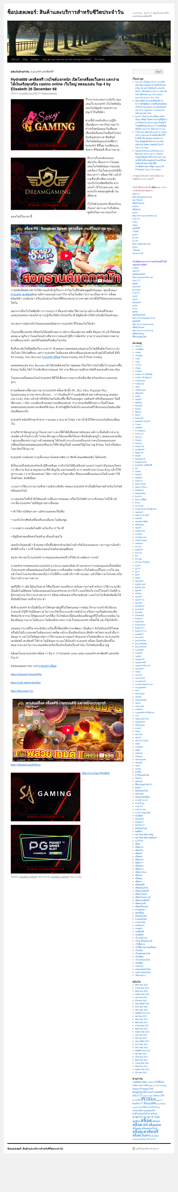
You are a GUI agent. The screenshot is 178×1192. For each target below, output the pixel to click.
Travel (137, 731)
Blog (25, 59)
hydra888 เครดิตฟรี (22, 294)
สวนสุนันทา (140, 909)
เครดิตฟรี (139, 931)
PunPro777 (140, 627)
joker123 (136, 193)
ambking (138, 402)
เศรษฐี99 (139, 962)
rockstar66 (139, 649)
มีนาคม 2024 (141, 1072)
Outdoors (139, 543)
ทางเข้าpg (139, 803)
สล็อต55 (138, 853)
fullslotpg (163, 1085)
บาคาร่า (136, 218)
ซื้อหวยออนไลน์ (139, 336)
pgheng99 (136, 302)
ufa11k (138, 737)
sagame (138, 656)
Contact (35, 59)
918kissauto (140, 380)
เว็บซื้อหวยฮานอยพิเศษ (145, 947)
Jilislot (138, 471)
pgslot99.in (139, 605)
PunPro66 (139, 621)
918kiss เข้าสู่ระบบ (143, 377)
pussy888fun (140, 640)
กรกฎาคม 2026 (142, 987)
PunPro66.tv (140, 624)
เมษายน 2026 (141, 997)
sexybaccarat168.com (144, 684)
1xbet (137, 358)
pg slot (135, 237)
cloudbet (138, 427)
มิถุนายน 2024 (141, 1066)
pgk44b (138, 590)
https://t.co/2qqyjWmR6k (96, 773)
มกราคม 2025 (141, 1044)
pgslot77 (138, 596)
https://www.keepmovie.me (143, 317)
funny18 (138, 443)
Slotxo (137, 702)
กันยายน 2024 (141, 1056)
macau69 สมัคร (141, 521)
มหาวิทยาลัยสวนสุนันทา (146, 837)
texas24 (138, 728)
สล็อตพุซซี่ (139, 884)
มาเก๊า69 (139, 840)
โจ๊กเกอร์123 (140, 975)
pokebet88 (139, 615)
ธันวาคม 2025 (141, 1009)
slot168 (138, 696)
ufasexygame (140, 759)
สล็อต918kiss (141, 872)
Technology (140, 724)
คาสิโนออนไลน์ (142, 775)
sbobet (138, 671)
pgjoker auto (140, 584)
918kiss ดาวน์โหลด (143, 374)
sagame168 (139, 659)
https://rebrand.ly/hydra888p (26, 674)
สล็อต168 (139, 847)
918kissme (139, 383)
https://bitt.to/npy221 (22, 691)
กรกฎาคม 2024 (142, 1063)
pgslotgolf (139, 609)
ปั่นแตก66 (139, 818)
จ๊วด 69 (138, 778)
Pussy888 (139, 637)
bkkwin (138, 411)
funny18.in (139, 446)
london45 (139, 512)
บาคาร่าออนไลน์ (142, 812)
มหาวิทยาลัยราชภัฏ (144, 834)
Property (138, 618)
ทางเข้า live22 (141, 800)
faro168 (138, 436)
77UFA (138, 364)
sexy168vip (140, 677)
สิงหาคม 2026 (141, 984)
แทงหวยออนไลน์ (142, 972)
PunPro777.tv (141, 630)
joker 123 (136, 280)
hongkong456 (141, 461)
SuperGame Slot (142, 718)
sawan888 (139, 668)
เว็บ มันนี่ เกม (141, 937)
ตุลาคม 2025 (141, 1016)
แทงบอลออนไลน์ (142, 969)
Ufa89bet (139, 746)
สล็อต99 (138, 875)
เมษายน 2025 (141, 1034)
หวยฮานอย (140, 922)
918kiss (135, 267)
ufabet (137, 749)
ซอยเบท (139, 781)
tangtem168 (140, 721)
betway (138, 408)
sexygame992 (140, 687)
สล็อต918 (139, 868)
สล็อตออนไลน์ (141, 887)
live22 (134, 308)
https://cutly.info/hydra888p (26, 682)
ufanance (139, 756)
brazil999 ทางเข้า (142, 421)
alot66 (137, 396)
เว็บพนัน (139, 950)
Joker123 (139, 480)
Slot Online (140, 693)
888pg (137, 367)
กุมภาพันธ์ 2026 (142, 1003)
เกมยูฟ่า (139, 928)
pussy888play (141, 643)
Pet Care (138, 552)
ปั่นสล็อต (139, 815)
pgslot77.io (139, 599)
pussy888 (136, 286)
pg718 (137, 568)
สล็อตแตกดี (140, 903)
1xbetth (135, 231)
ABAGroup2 (140, 389)
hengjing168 (140, 458)
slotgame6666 (141, 699)
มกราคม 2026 (141, 1006)
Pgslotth (138, 612)
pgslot (134, 212)
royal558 (139, 652)
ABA (137, 386)
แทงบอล (139, 965)
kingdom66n (140, 493)
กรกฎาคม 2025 (142, 1025)
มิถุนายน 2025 (141, 1028)
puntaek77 (139, 634)
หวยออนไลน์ (141, 919)
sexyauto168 (140, 681)
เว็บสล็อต (139, 956)
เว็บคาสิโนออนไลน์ (143, 940)
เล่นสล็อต (139, 934)
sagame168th (140, 662)
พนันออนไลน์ (141, 828)
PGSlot (138, 593)
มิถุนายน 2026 (141, 991)
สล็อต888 (136, 209)
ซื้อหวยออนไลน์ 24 (143, 784)
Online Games (141, 540)
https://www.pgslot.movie (143, 324)
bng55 (137, 414)
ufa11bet (138, 734)
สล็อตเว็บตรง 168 (143, 897)
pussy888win (140, 646)
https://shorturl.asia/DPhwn (26, 764)
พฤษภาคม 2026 (142, 994)
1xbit (137, 361)
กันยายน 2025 (141, 1019)
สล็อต (137, 843)
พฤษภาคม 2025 (142, 1031)
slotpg (134, 225)
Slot (137, 690)
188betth (136, 250)
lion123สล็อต (141, 499)
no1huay (138, 533)
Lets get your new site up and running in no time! (66, 59)
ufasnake (139, 762)
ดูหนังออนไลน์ (138, 274)
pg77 (137, 571)
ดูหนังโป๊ (136, 228)
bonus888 (139, 418)
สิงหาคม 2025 (141, 1022)
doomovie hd (137, 253)
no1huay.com (140, 537)
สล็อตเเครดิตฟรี (142, 900)
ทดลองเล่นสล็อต (142, 796)
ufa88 (137, 743)
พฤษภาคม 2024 (142, 1069)
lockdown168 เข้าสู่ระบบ (145, 508)
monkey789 (140, 530)
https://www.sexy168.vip (142, 330)
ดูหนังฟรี (136, 321)
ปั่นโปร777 (140, 825)
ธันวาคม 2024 (141, 1047)
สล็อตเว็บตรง (138, 203)
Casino (138, 424)
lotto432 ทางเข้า (142, 515)
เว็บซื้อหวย (140, 944)
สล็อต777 (139, 862)
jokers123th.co (141, 486)
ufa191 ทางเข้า (141, 740)
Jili (136, 468)
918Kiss (138, 371)
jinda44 (135, 206)
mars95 (138, 527)
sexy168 (138, 674)
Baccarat (138, 405)
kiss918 (138, 496)
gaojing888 (139, 449)
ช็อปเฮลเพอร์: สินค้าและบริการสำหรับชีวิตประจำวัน (65, 11)
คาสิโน (138, 771)
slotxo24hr (139, 706)
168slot (138, 346)
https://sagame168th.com (142, 277)
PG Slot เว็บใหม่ (142, 562)
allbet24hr (139, 393)
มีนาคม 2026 (141, 1000)
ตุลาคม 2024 (141, 1053)
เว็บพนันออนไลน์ (142, 953)
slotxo (134, 221)
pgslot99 (138, 602)
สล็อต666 (139, 859)
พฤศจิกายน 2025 (142, 1012)
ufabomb (139, 753)
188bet (138, 352)
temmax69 (149, 1110)
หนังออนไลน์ (141, 915)
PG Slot (138, 558)
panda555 (139, 549)
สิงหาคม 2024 (141, 1059)
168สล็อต (139, 349)
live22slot (139, 505)
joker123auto (140, 483)
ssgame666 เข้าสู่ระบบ (144, 712)
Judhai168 (139, 490)
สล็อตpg (138, 878)
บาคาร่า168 (140, 809)
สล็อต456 (139, 850)
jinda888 (138, 477)
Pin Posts (100, 59)
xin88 (137, 765)
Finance (138, 439)
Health (138, 455)
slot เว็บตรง (137, 199)
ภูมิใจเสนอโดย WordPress (147, 1148)
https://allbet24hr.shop (141, 243)
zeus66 (138, 768)
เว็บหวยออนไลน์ (142, 959)
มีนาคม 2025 (141, 1037)
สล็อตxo (138, 881)
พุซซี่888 (139, 831)
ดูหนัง (135, 283)
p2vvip (138, 546)
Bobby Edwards (49, 93)
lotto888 (138, 518)
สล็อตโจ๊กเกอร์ (141, 906)
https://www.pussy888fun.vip (144, 215)
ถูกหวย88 (139, 793)
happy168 (139, 452)
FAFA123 (139, 433)
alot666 (138, 399)
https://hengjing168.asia (142, 196)
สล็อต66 (138, 856)
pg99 (137, 574)
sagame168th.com (142, 665)
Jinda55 (138, 474)
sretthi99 (138, 709)
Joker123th (158, 1095)
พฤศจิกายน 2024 (142, 1050)
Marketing (139, 524)
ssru (137, 715)
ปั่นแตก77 (139, 821)
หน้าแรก (15, 59)
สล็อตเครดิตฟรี (142, 890)
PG (136, 555)
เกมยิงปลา (140, 925)
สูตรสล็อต (139, 912)
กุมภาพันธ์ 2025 (142, 1041)
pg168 (137, 565)
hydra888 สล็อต (51, 357)
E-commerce (140, 430)
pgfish (137, 577)
